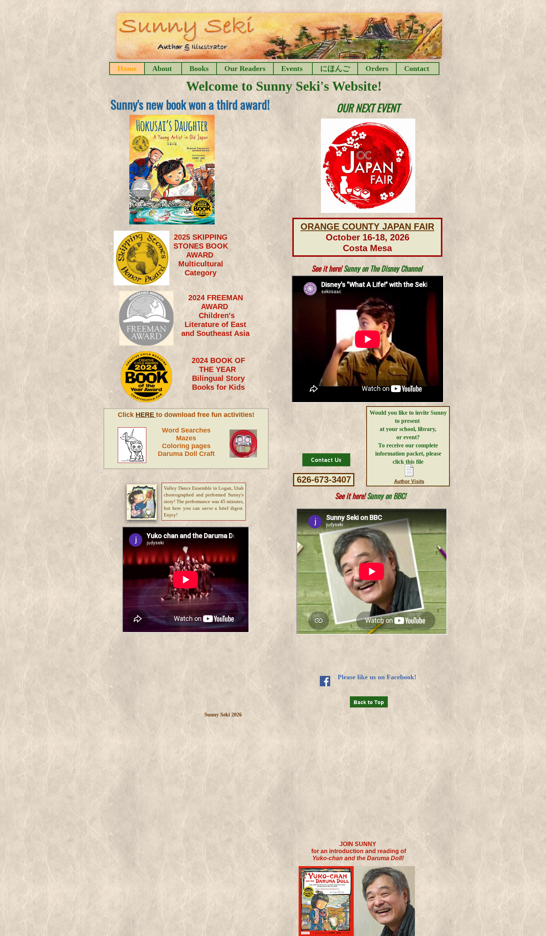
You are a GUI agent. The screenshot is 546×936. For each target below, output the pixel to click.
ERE (148, 414)
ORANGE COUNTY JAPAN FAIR (367, 226)
